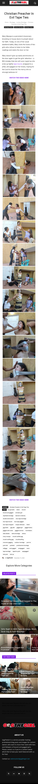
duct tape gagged (19, 521)
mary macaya (6, 536)
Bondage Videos (29, 27)
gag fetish (5, 527)
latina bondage (16, 533)
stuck (28, 548)
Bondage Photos (9, 27)
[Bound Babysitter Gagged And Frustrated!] (15, 643)
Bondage (12, 22)
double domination (8, 518)
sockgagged (21, 548)
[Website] (24, 774)
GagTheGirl (10, 558)
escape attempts (20, 524)
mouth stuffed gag (18, 536)
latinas (24, 533)
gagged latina (28, 527)
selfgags (5, 548)
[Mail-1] (19, 774)
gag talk (12, 527)
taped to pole (16, 551)
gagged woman (19, 530)
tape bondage (7, 551)
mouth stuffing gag (8, 539)
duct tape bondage (21, 518)
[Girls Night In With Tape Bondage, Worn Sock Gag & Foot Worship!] (19, 620)
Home (6, 22)
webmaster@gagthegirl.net (20, 759)
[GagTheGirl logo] (19, 725)
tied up (12, 554)
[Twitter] (9, 774)
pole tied (5, 545)
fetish (28, 524)
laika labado (6, 533)
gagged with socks (8, 530)
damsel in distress (20, 515)
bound (24, 509)
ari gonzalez (11, 509)
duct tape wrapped (8, 524)
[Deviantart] (14, 774)
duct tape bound (7, 521)
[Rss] (29, 774)
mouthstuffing (20, 539)
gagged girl (20, 527)
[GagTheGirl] (3, 558)
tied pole (5, 554)
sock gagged (12, 548)
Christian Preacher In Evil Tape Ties (19, 507)
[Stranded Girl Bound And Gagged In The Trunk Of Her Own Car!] (19, 592)
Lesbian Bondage (21, 22)
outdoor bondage (19, 542)
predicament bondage (23, 545)
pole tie (29, 542)
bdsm (18, 509)
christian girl (18, 512)
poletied (12, 545)
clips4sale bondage (8, 515)
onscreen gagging (8, 542)
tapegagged (25, 551)
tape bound (18, 64)
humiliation (29, 530)
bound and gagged (8, 512)
